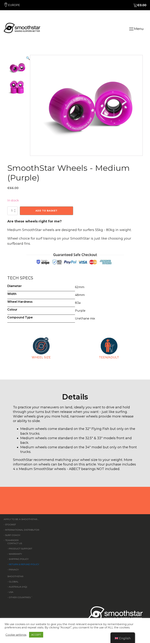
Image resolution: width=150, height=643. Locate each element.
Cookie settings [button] (15, 634)
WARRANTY (15, 553)
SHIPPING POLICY (19, 559)
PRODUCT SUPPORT (20, 548)
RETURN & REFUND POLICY (24, 564)
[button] (28, 105)
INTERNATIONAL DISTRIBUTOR (22, 529)
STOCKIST (10, 524)
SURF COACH (12, 535)
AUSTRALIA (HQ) (18, 586)
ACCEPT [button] (36, 634)
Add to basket (46, 210)
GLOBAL (13, 581)
